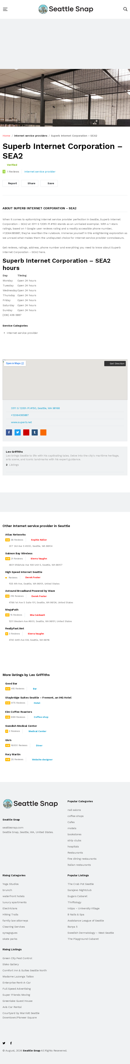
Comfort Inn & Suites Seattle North (25, 970)
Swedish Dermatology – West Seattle (91, 932)
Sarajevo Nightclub (80, 890)
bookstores (74, 834)
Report (12, 183)
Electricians (10, 908)
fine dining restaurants (82, 858)
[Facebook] (9, 432)
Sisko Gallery (11, 964)
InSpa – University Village (84, 908)
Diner (39, 745)
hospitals (73, 846)
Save (50, 183)
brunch (7, 890)
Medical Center (37, 731)
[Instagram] (25, 1043)
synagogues (10, 932)
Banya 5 (72, 926)
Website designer (42, 759)
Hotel (37, 703)
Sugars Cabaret (77, 896)
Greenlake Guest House (17, 1000)
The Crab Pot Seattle (81, 884)
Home (6, 135)
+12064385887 (20, 415)
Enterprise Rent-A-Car (17, 982)
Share (31, 183)
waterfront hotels (14, 896)
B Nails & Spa (76, 914)
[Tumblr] (35, 432)
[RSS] (43, 432)
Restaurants (75, 852)
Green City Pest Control (17, 958)
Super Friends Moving (16, 994)
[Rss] (33, 1043)
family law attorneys (15, 920)
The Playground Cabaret (83, 938)
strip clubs (74, 840)
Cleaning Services (14, 926)
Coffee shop (41, 717)
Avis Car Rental (12, 1007)
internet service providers (30, 135)
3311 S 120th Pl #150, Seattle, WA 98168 (35, 408)
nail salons (74, 810)
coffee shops (76, 816)
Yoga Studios (11, 884)
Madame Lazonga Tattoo (18, 976)
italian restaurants (79, 864)
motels (72, 828)
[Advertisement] (65, 44)
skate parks (10, 938)
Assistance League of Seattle (86, 920)
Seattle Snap (31, 1050)
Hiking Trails (10, 914)
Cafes (71, 822)
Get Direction (116, 363)
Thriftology (74, 902)
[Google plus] (26, 432)
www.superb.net (21, 422)
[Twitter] (18, 432)
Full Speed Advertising (17, 988)
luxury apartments (15, 902)
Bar (35, 688)
